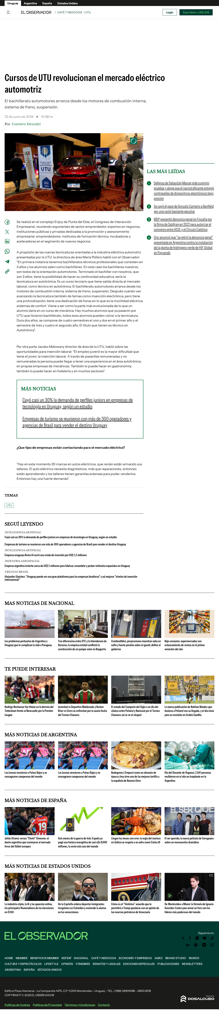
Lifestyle (51, 964)
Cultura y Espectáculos (23, 964)
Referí (66, 958)
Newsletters (192, 964)
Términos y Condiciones (80, 1005)
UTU (9, 505)
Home (9, 958)
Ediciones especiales (139, 964)
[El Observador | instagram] (197, 938)
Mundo (194, 958)
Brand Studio (175, 958)
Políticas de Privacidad (47, 1005)
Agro (158, 958)
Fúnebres (83, 964)
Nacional (81, 958)
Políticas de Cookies (17, 1005)
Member (22, 958)
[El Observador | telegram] (204, 945)
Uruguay (12, 3)
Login (169, 12)
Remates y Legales (106, 964)
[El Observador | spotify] (196, 945)
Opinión (67, 964)
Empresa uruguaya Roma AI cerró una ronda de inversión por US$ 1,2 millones (46, 555)
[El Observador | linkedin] (188, 945)
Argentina (30, 3)
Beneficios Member (44, 958)
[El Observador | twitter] (183, 938)
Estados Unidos (67, 3)
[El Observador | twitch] (212, 945)
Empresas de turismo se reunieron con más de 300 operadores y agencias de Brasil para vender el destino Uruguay (65, 544)
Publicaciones (168, 964)
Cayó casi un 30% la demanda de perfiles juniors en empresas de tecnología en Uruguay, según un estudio (61, 537)
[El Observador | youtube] (204, 938)
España (47, 3)
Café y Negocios (69, 12)
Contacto (104, 1005)
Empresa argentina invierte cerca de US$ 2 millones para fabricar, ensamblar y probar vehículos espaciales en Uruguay (67, 565)
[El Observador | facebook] (190, 938)
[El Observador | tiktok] (212, 938)
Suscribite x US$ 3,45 (196, 12)
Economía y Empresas (135, 958)
